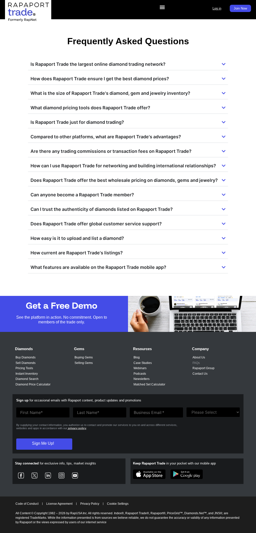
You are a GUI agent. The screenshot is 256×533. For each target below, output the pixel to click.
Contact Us (200, 373)
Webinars (140, 368)
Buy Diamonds (26, 357)
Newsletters (142, 379)
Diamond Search (27, 379)
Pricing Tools (24, 368)
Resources (142, 349)
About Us (198, 357)
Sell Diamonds (26, 363)
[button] (162, 7)
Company (200, 349)
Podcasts (140, 373)
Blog (137, 357)
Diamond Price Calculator (33, 384)
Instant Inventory (27, 373)
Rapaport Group (203, 368)
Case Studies (143, 363)
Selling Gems (83, 363)
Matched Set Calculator (149, 384)
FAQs (196, 363)
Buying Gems (83, 357)
